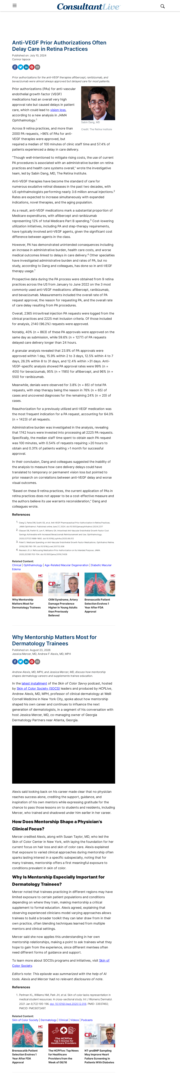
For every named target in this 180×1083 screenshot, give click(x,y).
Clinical (16, 565)
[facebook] (15, 67)
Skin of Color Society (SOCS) (38, 688)
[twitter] (20, 67)
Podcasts (87, 1020)
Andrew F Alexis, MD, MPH (54, 654)
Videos (74, 1020)
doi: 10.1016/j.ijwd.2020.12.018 (68, 1004)
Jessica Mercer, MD (24, 654)
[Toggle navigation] (14, 5)
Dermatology (49, 1020)
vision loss (58, 110)
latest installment (34, 683)
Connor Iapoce (21, 59)
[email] (37, 67)
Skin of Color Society (25, 1020)
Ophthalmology (33, 565)
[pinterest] (32, 67)
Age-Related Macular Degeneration (67, 565)
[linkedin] (26, 67)
